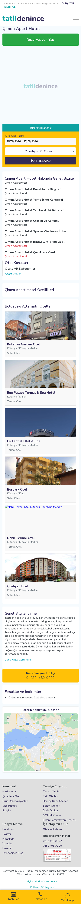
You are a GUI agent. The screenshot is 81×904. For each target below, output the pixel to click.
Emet (22, 493)
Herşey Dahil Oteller (55, 801)
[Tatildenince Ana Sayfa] (23, 18)
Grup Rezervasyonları (15, 801)
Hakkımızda (9, 791)
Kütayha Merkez (28, 348)
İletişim (6, 810)
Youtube (7, 843)
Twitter (6, 834)
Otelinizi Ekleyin (52, 829)
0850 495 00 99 (52, 846)
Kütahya (12, 348)
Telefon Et (40, 899)
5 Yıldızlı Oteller (52, 815)
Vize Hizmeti (9, 806)
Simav (22, 396)
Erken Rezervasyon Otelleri (59, 820)
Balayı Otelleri (51, 806)
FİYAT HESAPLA (41, 161)
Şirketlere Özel (11, 796)
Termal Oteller (51, 791)
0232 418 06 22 (52, 841)
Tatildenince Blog (12, 853)
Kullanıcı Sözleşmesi (42, 887)
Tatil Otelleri (50, 796)
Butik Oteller (50, 810)
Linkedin (7, 848)
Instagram (8, 839)
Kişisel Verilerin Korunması (42, 881)
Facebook (8, 829)
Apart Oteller (13, 274)
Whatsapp (67, 900)
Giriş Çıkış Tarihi (14, 136)
